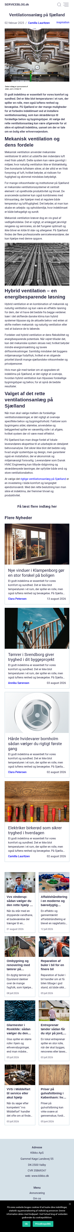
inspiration (62, 22)
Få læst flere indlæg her (37, 506)
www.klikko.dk (40, 1175)
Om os (37, 1198)
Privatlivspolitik (43, 1224)
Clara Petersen (17, 598)
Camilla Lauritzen (39, 23)
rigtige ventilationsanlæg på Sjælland (43, 479)
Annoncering (37, 1193)
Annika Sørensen (18, 683)
